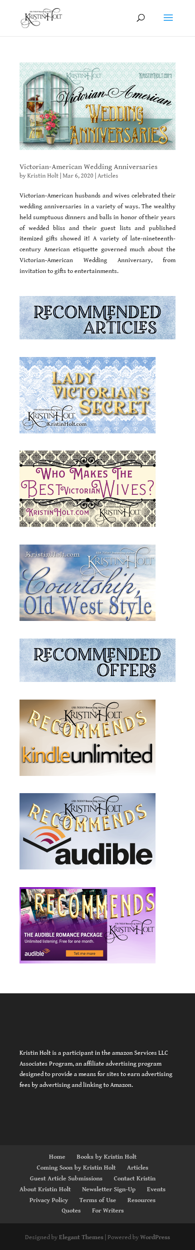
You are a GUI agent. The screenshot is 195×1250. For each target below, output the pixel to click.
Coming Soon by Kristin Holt (76, 1167)
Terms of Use (97, 1200)
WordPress (155, 1237)
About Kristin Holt (45, 1189)
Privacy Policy (48, 1200)
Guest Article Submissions (66, 1178)
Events (156, 1189)
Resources (141, 1200)
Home (57, 1157)
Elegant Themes (81, 1237)
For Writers (108, 1210)
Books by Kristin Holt (106, 1157)
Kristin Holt (42, 175)
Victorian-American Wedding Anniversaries (88, 167)
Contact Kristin (135, 1178)
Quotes (71, 1210)
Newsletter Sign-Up (109, 1189)
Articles (108, 175)
